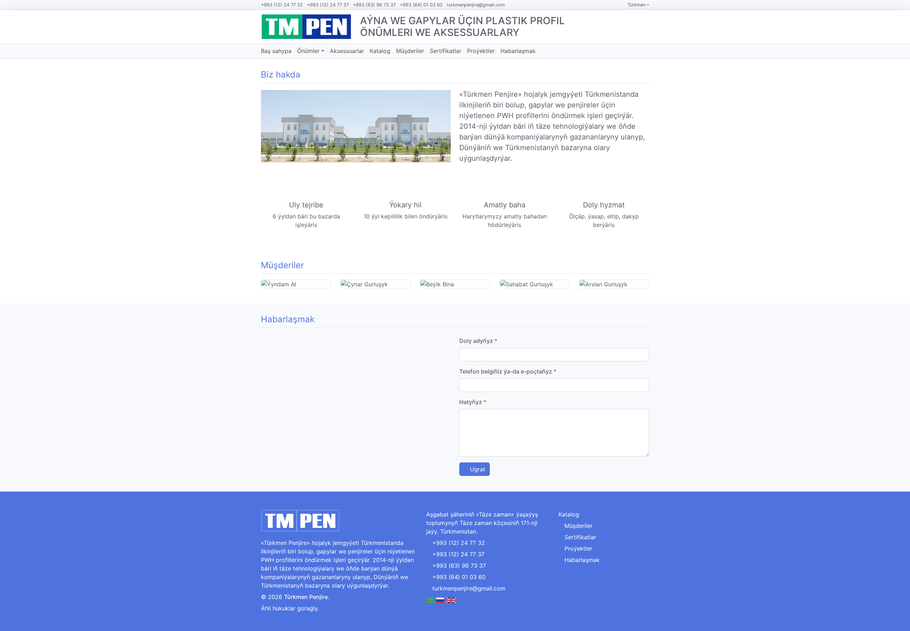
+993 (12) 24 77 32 (282, 4)
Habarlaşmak (518, 50)
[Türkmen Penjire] (306, 26)
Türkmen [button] (637, 4)
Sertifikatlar (445, 50)
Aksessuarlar (347, 50)
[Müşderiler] (646, 265)
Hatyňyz (472, 401)
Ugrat (476, 469)
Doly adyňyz (478, 340)
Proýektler (481, 50)
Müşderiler (410, 50)
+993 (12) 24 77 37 (328, 4)
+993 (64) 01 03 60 (421, 4)
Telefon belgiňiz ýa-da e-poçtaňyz (507, 371)
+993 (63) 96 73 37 (374, 4)
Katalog (380, 50)
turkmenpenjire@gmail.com (476, 4)
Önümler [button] (309, 50)
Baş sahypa (276, 50)
